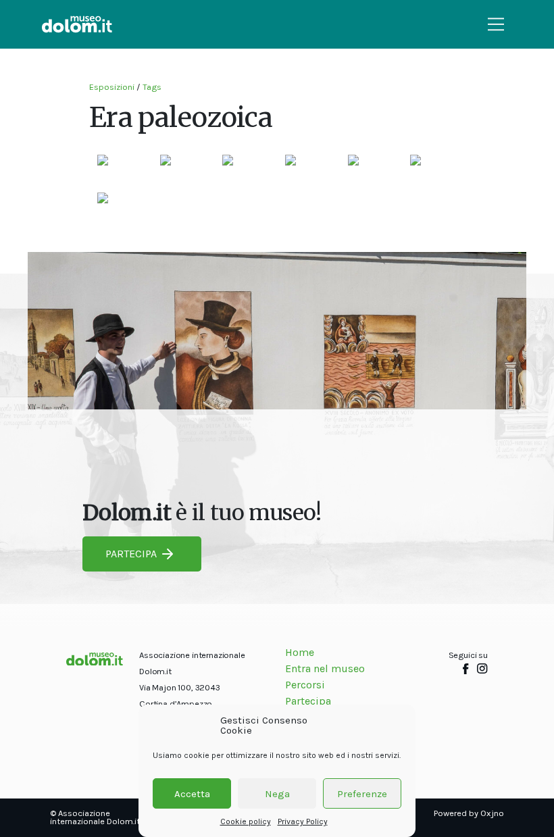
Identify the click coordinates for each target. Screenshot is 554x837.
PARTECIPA (131, 553)
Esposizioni (111, 87)
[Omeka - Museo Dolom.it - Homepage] (77, 24)
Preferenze (362, 794)
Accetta (192, 794)
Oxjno (492, 813)
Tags (152, 87)
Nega (277, 794)
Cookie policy (245, 821)
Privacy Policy (303, 821)
